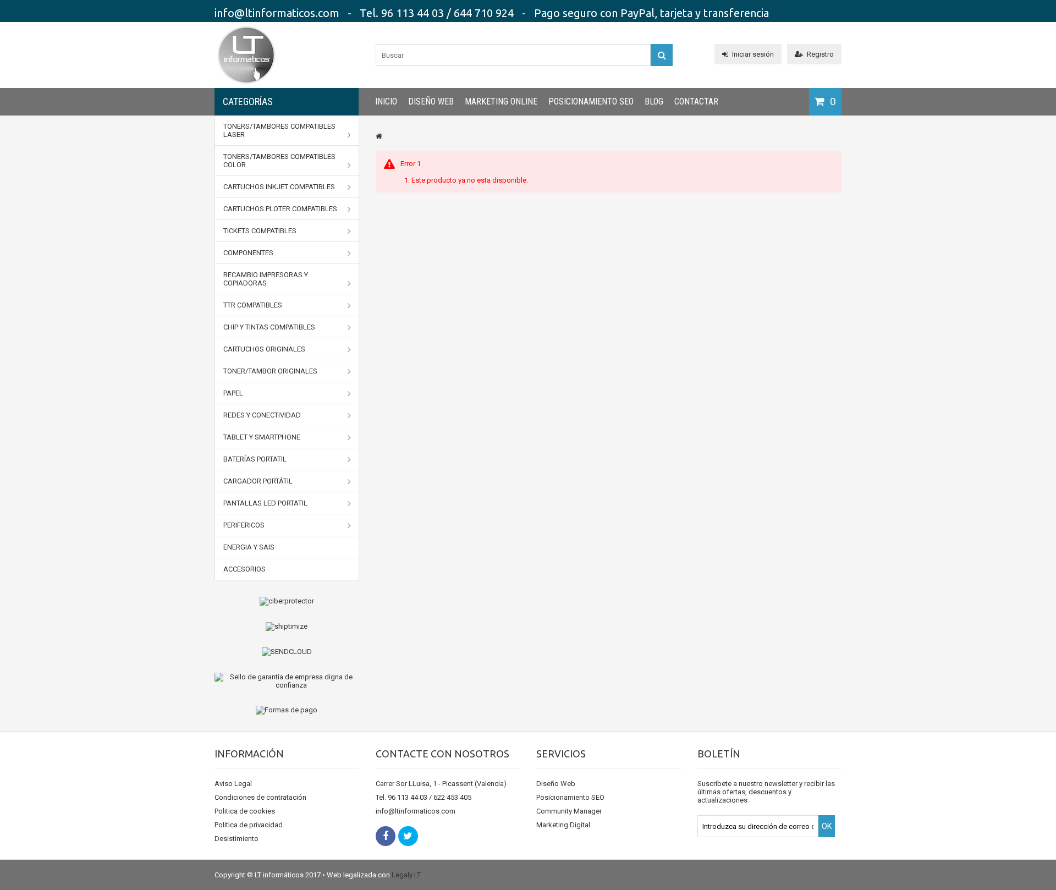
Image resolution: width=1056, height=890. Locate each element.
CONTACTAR (696, 101)
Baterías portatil (255, 459)
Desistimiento (236, 838)
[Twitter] (408, 836)
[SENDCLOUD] (287, 651)
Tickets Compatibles (259, 231)
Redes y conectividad (262, 415)
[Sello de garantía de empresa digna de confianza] (287, 681)
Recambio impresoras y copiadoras (265, 279)
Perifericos (244, 525)
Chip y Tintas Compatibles (269, 327)
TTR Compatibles (252, 305)
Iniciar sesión (753, 54)
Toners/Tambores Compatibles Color (279, 160)
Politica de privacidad (249, 825)
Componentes (248, 253)
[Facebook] (385, 836)
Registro (820, 54)
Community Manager (569, 811)
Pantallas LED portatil (265, 503)
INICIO (386, 101)
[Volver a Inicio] (379, 136)
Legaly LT (406, 875)
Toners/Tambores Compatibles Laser (279, 130)
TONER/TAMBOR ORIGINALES (270, 371)
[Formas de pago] (287, 710)
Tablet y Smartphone (261, 437)
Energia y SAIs (248, 547)
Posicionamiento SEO (591, 101)
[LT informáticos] (246, 85)
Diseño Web (431, 101)
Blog (654, 101)
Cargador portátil (258, 481)
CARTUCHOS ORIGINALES (264, 349)
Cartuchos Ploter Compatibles (280, 209)
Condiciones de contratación (260, 797)
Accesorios (244, 569)
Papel (233, 393)
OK (827, 826)
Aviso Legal (233, 783)
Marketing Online (501, 101)
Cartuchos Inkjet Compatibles (279, 187)
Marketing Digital (563, 825)
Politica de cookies (245, 811)
